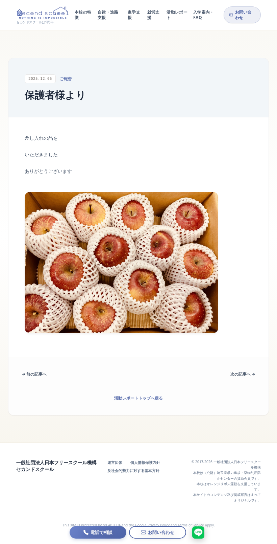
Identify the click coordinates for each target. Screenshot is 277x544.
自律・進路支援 (108, 14)
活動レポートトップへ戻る (138, 398)
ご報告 (66, 79)
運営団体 (114, 462)
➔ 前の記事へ (34, 374)
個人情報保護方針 (145, 462)
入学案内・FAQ (203, 14)
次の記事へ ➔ (242, 374)
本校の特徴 (83, 14)
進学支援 (134, 14)
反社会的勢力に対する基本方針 (133, 470)
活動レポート (177, 14)
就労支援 (153, 14)
